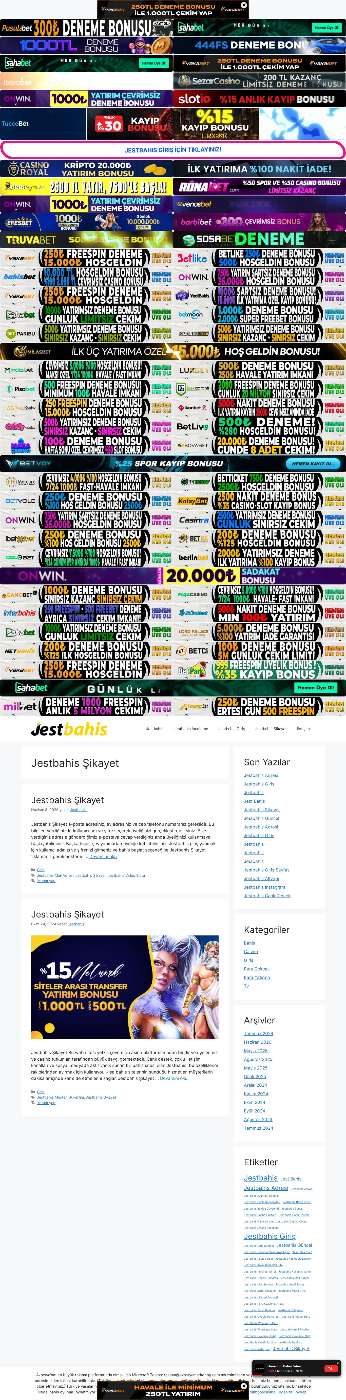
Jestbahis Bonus (292, 1208)
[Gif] (173, 351)
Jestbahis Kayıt (302, 1252)
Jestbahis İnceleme (191, 728)
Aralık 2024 (255, 1085)
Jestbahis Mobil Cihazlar (260, 1291)
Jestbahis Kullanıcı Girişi (260, 1271)
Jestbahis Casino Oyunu (291, 1221)
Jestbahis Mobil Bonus (289, 1284)
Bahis (249, 943)
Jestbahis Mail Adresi (55, 875)
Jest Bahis (254, 801)
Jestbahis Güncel (261, 818)
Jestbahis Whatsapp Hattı (261, 1329)
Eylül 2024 (254, 1110)
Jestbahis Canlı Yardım (259, 1221)
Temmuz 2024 (258, 1128)
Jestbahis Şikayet (271, 728)
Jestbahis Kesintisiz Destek (293, 1258)
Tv (246, 986)
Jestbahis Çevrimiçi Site (294, 1336)
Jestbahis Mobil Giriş (292, 1291)
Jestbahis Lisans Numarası (261, 1278)
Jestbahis (154, 728)
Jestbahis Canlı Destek (267, 895)
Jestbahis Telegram (290, 1310)
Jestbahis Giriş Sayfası (267, 869)
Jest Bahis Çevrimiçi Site (260, 1342)
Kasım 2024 (256, 1093)
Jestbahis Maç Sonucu (258, 1284)
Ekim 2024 (254, 1102)
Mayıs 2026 (256, 1050)
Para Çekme (256, 968)
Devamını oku (103, 856)
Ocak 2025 (255, 1076)
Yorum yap (46, 881)
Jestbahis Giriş (231, 728)
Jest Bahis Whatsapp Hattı (261, 1323)
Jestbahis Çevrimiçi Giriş (260, 1336)
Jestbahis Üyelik (289, 1342)
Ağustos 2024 (258, 1119)
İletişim (303, 728)
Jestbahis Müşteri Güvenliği (60, 1097)
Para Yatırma (257, 977)
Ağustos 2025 (258, 1059)
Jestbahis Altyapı (261, 878)
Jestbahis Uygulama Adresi (261, 1316)
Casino (251, 951)
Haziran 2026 (258, 1042)
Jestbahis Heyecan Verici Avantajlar (267, 1252)
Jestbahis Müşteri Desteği (261, 1297)
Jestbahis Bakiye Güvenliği (261, 1208)
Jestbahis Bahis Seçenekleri (262, 1202)
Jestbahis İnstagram (264, 887)
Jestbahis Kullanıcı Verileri (295, 1271)
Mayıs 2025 (255, 1067)
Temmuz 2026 (258, 1033)
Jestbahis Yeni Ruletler (295, 1329)
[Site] (86, 258)
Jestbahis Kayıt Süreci (258, 1258)
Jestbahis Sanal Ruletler (259, 1310)
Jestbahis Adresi (261, 775)
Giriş (41, 870)
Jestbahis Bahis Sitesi (297, 1202)
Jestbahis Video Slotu (126, 875)
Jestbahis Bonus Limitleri (260, 1215)
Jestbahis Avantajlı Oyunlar (261, 1195)
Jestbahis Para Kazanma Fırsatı (264, 1303)
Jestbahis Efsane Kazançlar (261, 1228)
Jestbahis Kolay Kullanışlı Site (263, 1265)
